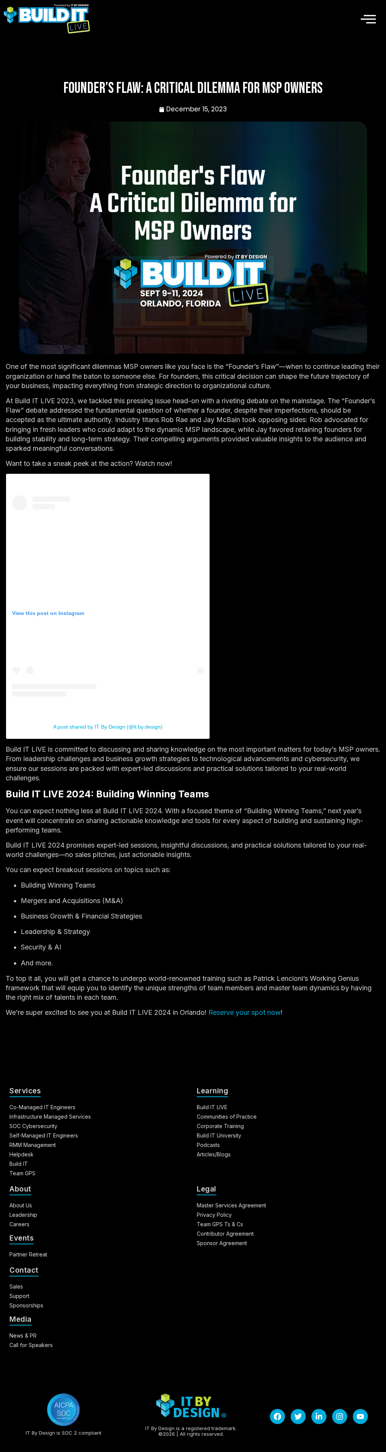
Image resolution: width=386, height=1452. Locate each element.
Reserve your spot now (244, 1012)
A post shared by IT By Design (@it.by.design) (107, 727)
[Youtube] (360, 1416)
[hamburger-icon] (366, 19)
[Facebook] (277, 1416)
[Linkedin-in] (318, 1416)
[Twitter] (298, 1416)
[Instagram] (339, 1416)
